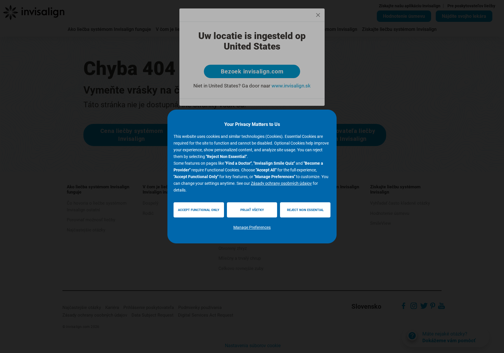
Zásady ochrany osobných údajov (281, 183)
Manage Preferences (252, 227)
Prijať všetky (252, 210)
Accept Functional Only (198, 210)
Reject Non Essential (305, 210)
